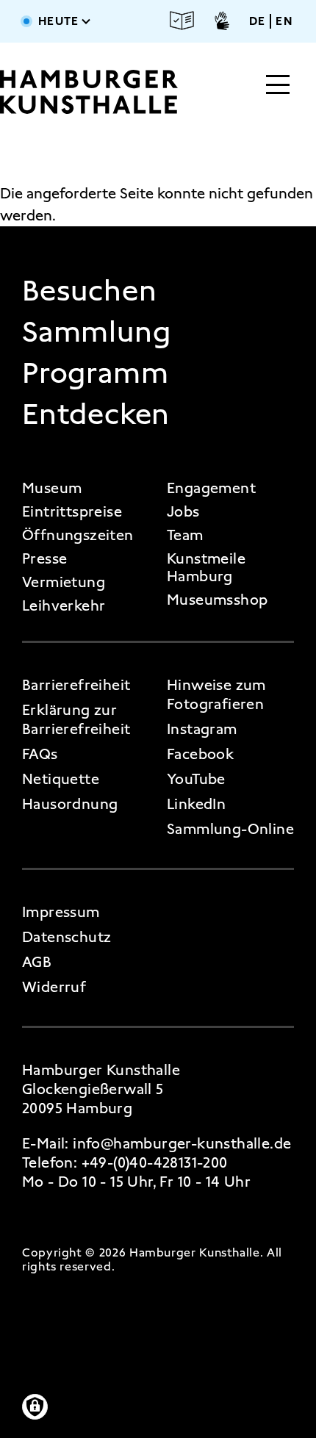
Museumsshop (217, 599)
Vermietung (63, 582)
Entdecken (96, 414)
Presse (44, 558)
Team (185, 535)
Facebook (200, 753)
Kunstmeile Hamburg (206, 567)
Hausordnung (70, 803)
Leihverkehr (63, 605)
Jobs (183, 511)
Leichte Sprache (182, 20)
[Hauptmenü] (277, 86)
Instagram (202, 728)
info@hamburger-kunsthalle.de (182, 1143)
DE (257, 21)
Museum (52, 488)
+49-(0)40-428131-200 (155, 1162)
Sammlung (96, 332)
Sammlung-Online (230, 828)
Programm (95, 373)
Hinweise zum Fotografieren (216, 694)
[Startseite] (89, 92)
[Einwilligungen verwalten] (35, 1407)
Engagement (211, 488)
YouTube (196, 778)
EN (284, 21)
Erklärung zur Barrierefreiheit (76, 719)
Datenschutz (66, 936)
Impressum (61, 911)
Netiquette (60, 778)
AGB (36, 961)
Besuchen (89, 291)
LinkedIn (196, 803)
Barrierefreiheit (76, 684)
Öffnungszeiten (78, 535)
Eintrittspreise (72, 511)
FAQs (40, 753)
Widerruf (54, 986)
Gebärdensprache (222, 20)
